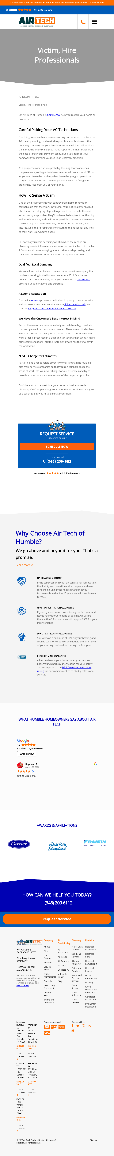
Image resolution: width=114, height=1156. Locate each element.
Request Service (57, 919)
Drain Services (75, 986)
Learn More (23, 565)
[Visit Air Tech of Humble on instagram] (83, 1025)
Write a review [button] (27, 753)
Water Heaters (75, 1001)
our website (83, 279)
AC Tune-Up (63, 961)
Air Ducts (62, 965)
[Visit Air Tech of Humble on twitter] (77, 1025)
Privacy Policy (47, 994)
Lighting (89, 982)
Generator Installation (90, 998)
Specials (48, 981)
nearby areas (22, 985)
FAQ (60, 981)
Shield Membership (50, 975)
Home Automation (91, 977)
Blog (37, 97)
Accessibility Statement (49, 987)
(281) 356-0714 (32, 1047)
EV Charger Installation (90, 1005)
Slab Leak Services (76, 955)
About (47, 946)
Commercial (53, 115)
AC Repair (62, 956)
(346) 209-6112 (58, 461)
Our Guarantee (49, 957)
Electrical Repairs (89, 969)
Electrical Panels (89, 955)
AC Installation (63, 951)
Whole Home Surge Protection (91, 989)
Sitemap (94, 1140)
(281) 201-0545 (20, 1118)
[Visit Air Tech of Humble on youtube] (73, 1030)
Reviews (48, 962)
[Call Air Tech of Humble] (82, 21)
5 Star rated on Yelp (75, 304)
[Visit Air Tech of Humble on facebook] (72, 1025)
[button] (29, 10)
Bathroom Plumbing (76, 969)
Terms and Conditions (49, 1001)
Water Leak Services (77, 948)
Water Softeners (76, 994)
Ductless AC (63, 969)
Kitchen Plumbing (76, 962)
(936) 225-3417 (20, 1082)
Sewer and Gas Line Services (77, 978)
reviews (35, 300)
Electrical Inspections (90, 948)
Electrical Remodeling (91, 962)
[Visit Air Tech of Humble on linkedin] (89, 1025)
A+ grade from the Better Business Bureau (52, 308)
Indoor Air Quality (62, 975)
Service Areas (47, 968)
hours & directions (20, 1054)
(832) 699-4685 (32, 1082)
